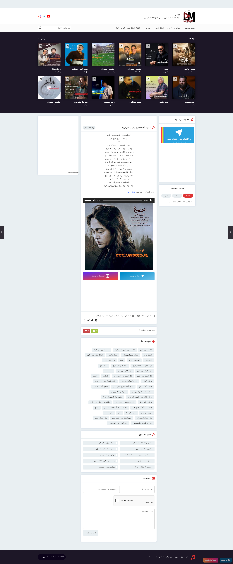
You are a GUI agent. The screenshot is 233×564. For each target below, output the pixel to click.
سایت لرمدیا (131, 412)
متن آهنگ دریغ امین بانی (142, 423)
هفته (188, 195)
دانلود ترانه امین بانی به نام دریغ (140, 397)
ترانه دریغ (103, 365)
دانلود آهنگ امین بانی (129, 381)
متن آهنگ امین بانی (144, 418)
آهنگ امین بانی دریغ (101, 349)
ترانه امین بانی (109, 360)
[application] (119, 200)
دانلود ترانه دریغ (146, 402)
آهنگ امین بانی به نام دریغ (125, 349)
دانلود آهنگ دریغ (145, 386)
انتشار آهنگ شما (133, 28)
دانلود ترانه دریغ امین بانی (124, 402)
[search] (40, 28)
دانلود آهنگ (147, 381)
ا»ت (119, 316)
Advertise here (73, 173)
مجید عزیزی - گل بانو (107, 442)
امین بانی (114, 316)
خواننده (105, 376)
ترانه (121, 360)
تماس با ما (120, 28)
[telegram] (43, 16)
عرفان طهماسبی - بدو (107, 454)
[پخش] (151, 200)
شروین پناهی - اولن (143, 448)
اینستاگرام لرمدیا (98, 276)
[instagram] (39, 16)
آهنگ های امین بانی (95, 355)
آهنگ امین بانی (146, 349)
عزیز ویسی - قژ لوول (143, 461)
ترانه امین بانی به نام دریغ (142, 365)
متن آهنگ (109, 412)
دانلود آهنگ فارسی (100, 386)
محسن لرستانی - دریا (143, 467)
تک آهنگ (107, 316)
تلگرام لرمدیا (135, 276)
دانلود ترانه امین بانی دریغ (112, 397)
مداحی (147, 28)
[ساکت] (94, 200)
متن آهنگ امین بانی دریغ (121, 418)
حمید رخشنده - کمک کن (142, 442)
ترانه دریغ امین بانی (144, 370)
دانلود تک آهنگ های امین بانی (115, 407)
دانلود (95, 376)
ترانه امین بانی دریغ (120, 365)
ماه (177, 195)
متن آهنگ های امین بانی (118, 423)
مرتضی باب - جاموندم (107, 467)
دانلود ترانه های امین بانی (100, 402)
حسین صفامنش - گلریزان (105, 448)
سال (166, 195)
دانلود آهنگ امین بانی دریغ (105, 381)
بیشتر (43, 38)
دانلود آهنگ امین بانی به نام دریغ (136, 127)
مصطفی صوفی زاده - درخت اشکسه (138, 454)
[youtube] (48, 16)
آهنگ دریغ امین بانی (130, 355)
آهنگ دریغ (148, 355)
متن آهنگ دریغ (101, 418)
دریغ (97, 407)
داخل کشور (99, 316)
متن (119, 412)
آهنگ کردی (159, 28)
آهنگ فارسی (190, 28)
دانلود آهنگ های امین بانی (142, 391)
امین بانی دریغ (134, 360)
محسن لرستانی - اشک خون (104, 461)
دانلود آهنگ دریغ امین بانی (123, 386)
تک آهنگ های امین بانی (123, 376)
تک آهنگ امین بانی (144, 376)
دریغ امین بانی (146, 412)
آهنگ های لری (175, 28)
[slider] (88, 200)
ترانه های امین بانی (125, 370)
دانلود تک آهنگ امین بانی (142, 407)
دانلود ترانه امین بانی (118, 391)
